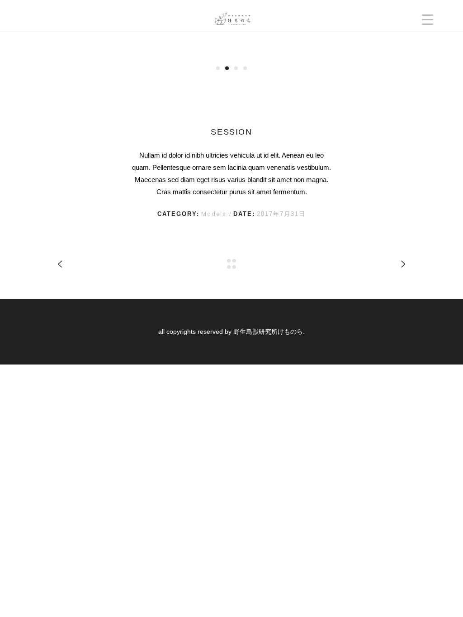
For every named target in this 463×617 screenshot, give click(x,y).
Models (215, 214)
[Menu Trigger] (427, 19)
